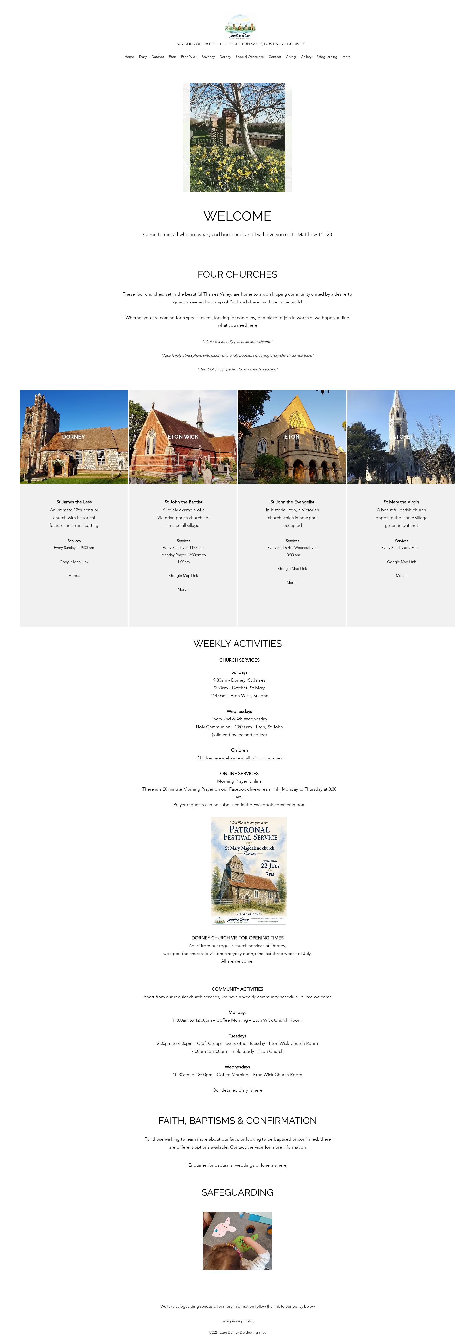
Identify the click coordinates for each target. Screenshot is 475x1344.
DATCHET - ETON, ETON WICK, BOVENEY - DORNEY (254, 44)
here (258, 1090)
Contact (238, 1147)
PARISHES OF (189, 44)
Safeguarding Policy (238, 1321)
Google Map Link (74, 561)
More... (74, 575)
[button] (237, 137)
